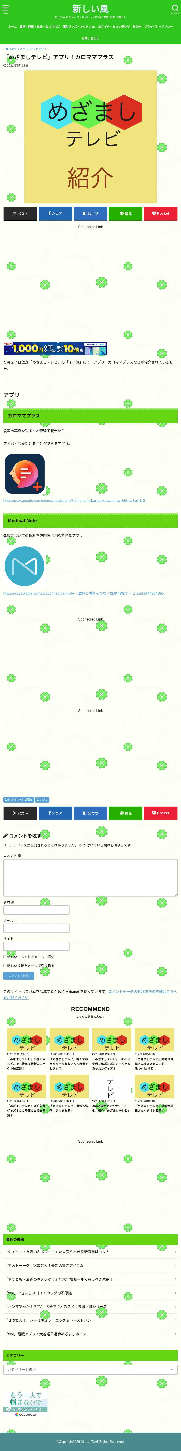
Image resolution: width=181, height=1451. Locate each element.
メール (10, 920)
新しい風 (90, 9)
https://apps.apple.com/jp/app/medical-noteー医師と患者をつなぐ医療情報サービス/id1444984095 (83, 593)
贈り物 (137, 26)
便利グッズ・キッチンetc (79, 26)
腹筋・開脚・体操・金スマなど (40, 26)
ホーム (12, 26)
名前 (9, 902)
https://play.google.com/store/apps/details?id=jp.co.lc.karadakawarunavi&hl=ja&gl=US (74, 500)
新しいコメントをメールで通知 (31, 957)
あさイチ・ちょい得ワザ (114, 26)
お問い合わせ (90, 38)
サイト (8, 939)
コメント (12, 856)
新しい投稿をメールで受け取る (31, 966)
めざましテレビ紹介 (20, 799)
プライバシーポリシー (158, 26)
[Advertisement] (90, 273)
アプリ (44, 799)
